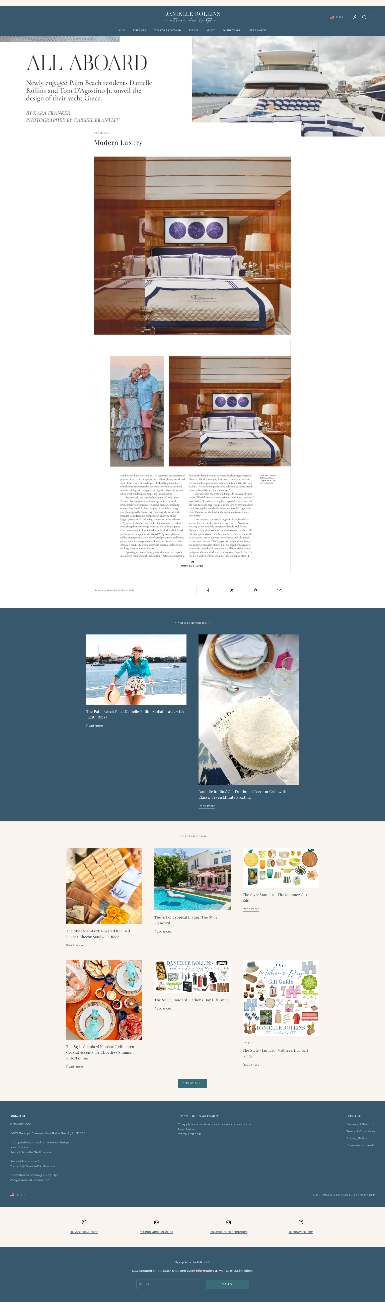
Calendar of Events (360, 1145)
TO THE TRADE (232, 30)
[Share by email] (279, 590)
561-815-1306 (22, 1124)
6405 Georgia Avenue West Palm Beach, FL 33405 (47, 1133)
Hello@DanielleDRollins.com (31, 1152)
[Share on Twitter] (232, 590)
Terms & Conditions (360, 1131)
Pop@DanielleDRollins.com (30, 1180)
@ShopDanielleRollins (156, 1232)
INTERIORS (139, 30)
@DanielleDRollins (84, 1232)
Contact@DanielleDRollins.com (33, 1166)
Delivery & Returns (360, 1124)
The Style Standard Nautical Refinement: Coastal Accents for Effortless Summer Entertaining (101, 1052)
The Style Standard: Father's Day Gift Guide (192, 999)
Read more (94, 725)
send (227, 1284)
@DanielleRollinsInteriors (228, 1232)
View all (192, 1083)
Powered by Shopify (364, 1194)
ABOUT (210, 30)
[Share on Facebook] (208, 590)
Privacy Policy (356, 1138)
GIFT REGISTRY (257, 30)
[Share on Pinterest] (255, 590)
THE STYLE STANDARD (167, 30)
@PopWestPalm (301, 1232)
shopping (248, 1042)
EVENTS (193, 30)
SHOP (122, 30)
